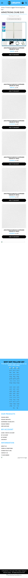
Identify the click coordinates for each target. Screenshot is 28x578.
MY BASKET (4, 437)
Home (3, 7)
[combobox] (14, 19)
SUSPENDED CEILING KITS (7, 421)
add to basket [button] (14, 54)
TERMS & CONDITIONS (7, 448)
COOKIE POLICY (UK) (6, 450)
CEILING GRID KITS (6, 419)
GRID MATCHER (5, 426)
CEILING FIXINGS (5, 424)
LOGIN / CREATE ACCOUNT (7, 432)
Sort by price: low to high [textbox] (14, 19)
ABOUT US (4, 446)
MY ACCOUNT (4, 435)
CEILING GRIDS (5, 417)
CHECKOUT (4, 439)
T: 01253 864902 (5, 455)
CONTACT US (4, 452)
